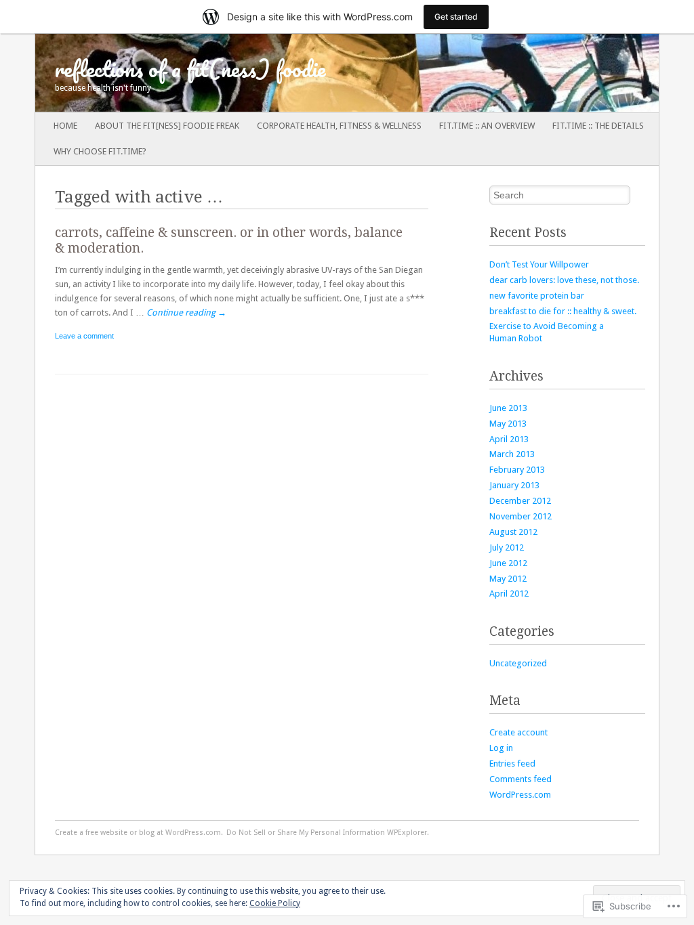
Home (65, 126)
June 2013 (508, 408)
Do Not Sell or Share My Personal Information (305, 832)
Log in (501, 748)
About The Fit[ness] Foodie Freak (167, 126)
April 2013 (509, 439)
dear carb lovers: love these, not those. (564, 280)
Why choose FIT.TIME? (100, 151)
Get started (456, 17)
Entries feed (512, 763)
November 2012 (520, 516)
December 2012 (520, 501)
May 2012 (508, 579)
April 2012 (509, 593)
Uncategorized (518, 663)
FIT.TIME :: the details (598, 126)
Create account (518, 732)
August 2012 (513, 532)
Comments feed (520, 779)
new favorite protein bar (536, 296)
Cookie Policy (274, 903)
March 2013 (512, 454)
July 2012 (506, 547)
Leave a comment (84, 336)
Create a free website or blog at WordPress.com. (139, 832)
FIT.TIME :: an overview (487, 126)
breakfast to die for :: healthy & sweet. (562, 311)
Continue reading (186, 312)
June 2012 (508, 563)
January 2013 (514, 485)
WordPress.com (520, 795)
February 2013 (517, 470)
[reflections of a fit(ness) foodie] (284, 73)
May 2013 (508, 423)
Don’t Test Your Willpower (539, 264)
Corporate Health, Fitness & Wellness (339, 126)
